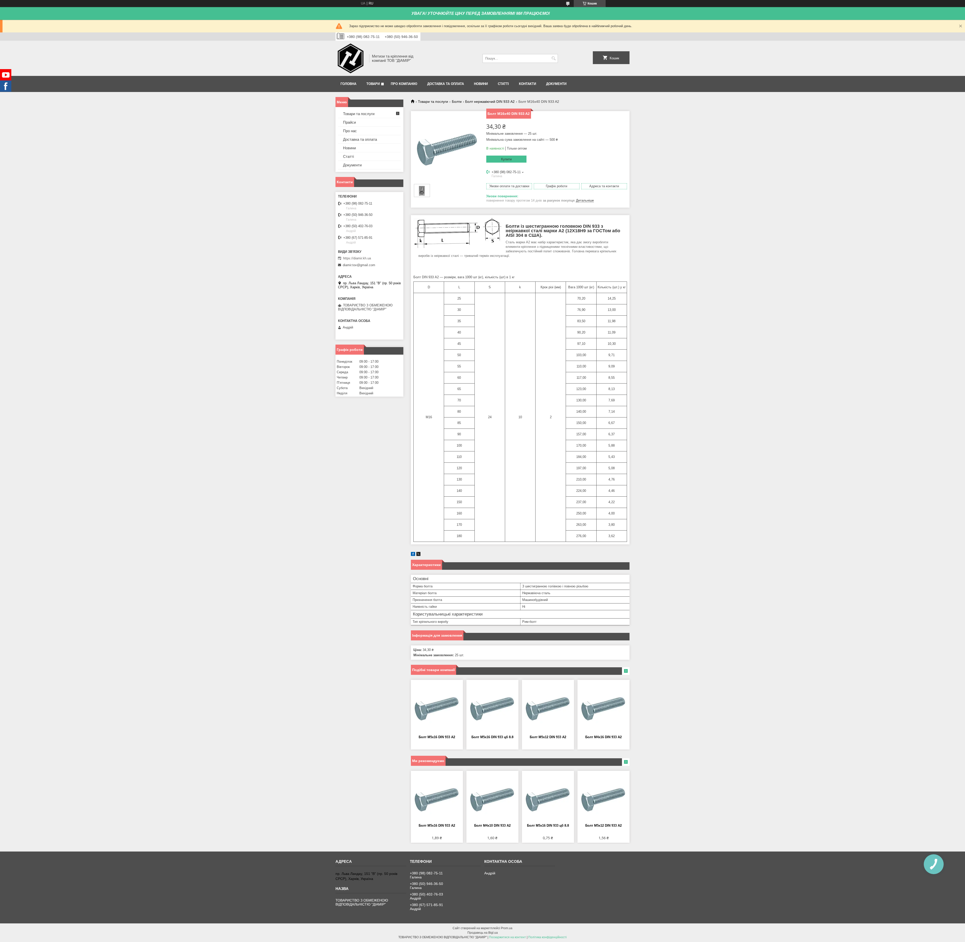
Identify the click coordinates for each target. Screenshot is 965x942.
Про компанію (404, 84)
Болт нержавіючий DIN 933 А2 (490, 102)
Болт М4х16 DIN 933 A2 (603, 737)
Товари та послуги (433, 102)
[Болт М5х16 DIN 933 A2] (437, 707)
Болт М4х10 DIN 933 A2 (492, 825)
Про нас (350, 131)
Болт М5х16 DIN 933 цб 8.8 (492, 737)
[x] (418, 555)
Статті (503, 84)
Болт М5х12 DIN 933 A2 (548, 737)
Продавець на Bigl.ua (482, 932)
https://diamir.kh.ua (357, 258)
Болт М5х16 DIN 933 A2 (437, 737)
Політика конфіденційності (547, 937)
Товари (373, 84)
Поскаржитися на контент (507, 937)
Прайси (349, 122)
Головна (348, 84)
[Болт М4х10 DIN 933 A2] (492, 798)
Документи (556, 84)
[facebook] (413, 555)
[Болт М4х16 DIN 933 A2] (603, 707)
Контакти (527, 84)
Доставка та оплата (445, 84)
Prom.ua (506, 928)
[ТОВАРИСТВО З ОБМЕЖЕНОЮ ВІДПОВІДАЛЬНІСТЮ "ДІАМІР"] (350, 58)
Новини (481, 84)
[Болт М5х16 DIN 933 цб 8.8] (492, 707)
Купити (506, 159)
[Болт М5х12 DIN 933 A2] (548, 707)
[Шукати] (553, 58)
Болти (457, 102)
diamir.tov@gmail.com (359, 265)
